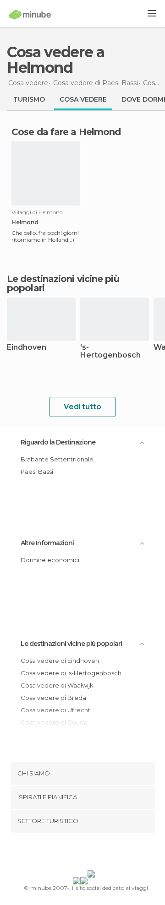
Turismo (29, 99)
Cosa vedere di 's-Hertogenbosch (71, 673)
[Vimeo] (92, 853)
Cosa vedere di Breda (53, 697)
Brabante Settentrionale (57, 459)
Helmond (24, 222)
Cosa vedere (83, 99)
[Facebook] (68, 853)
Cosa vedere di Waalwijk (57, 685)
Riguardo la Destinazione (58, 442)
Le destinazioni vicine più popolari (63, 283)
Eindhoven (26, 348)
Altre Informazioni (47, 543)
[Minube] (30, 14)
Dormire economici (50, 560)
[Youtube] (104, 853)
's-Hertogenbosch (110, 351)
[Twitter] (80, 853)
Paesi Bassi (37, 471)
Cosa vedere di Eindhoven (60, 660)
